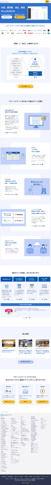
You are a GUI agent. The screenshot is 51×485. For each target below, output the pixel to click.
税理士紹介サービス (23, 422)
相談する (25, 401)
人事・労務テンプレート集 (34, 447)
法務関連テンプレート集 (34, 448)
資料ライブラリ (43, 419)
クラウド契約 (12, 426)
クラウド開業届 (13, 430)
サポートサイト (23, 419)
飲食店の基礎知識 (33, 435)
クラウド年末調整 (3, 461)
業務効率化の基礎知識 (34, 434)
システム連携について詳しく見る (37, 226)
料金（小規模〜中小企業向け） (25, 430)
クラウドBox (4, 447)
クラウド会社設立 (13, 429)
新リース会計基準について (14, 440)
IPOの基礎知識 (33, 431)
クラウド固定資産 (3, 441)
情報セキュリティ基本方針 (19, 476)
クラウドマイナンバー (4, 465)
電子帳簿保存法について (14, 437)
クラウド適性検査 (3, 471)
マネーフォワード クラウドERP (15, 434)
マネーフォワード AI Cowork (15, 460)
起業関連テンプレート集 (34, 449)
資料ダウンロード (20, 17)
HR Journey (42, 428)
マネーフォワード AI (15, 462)
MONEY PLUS (43, 426)
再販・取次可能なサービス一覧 (15, 443)
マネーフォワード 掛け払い (4, 449)
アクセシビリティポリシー (45, 476)
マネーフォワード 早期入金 (14, 450)
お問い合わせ (7, 17)
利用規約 (26, 476)
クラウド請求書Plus (3, 434)
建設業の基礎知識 (33, 436)
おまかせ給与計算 (13, 423)
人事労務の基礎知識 (33, 426)
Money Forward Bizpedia (35, 420)
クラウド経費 (3, 437)
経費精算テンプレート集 (34, 444)
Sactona (15, 456)
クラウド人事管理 (3, 453)
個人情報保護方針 (10, 476)
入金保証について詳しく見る (36, 164)
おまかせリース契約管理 (14, 422)
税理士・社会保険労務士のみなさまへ (25, 440)
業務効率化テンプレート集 (34, 452)
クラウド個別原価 (3, 443)
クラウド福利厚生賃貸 (4, 467)
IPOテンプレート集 (33, 451)
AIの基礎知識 (32, 440)
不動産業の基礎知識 (33, 439)
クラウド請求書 (5, 430)
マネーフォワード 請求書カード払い (15, 448)
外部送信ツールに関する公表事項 (34, 476)
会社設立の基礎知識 (33, 430)
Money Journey (43, 427)
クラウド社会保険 (3, 463)
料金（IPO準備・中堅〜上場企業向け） (25, 432)
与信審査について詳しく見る (10, 132)
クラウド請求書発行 (5, 432)
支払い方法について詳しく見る (10, 194)
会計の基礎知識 (33, 424)
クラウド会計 (2, 420)
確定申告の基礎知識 (33, 425)
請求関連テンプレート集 (34, 443)
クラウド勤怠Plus (4, 457)
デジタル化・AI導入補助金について (15, 439)
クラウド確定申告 (5, 426)
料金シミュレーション (24, 433)
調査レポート (43, 422)
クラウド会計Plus (4, 422)
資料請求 (47, 1)
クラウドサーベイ (4, 469)
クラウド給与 (2, 459)
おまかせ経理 (12, 419)
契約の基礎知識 (33, 429)
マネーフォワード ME (44, 424)
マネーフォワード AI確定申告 (5, 428)
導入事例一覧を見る (25, 361)
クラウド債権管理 (4, 436)
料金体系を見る (42, 401)
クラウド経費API (23, 445)
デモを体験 (25, 86)
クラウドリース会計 (4, 424)
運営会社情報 (4, 476)
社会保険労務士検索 (23, 424)
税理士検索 (22, 423)
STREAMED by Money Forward (15, 452)
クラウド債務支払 (3, 439)
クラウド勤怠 (4, 455)
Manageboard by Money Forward (15, 454)
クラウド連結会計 (3, 445)
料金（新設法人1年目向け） (24, 429)
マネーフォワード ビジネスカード (15, 431)
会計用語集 (32, 421)
